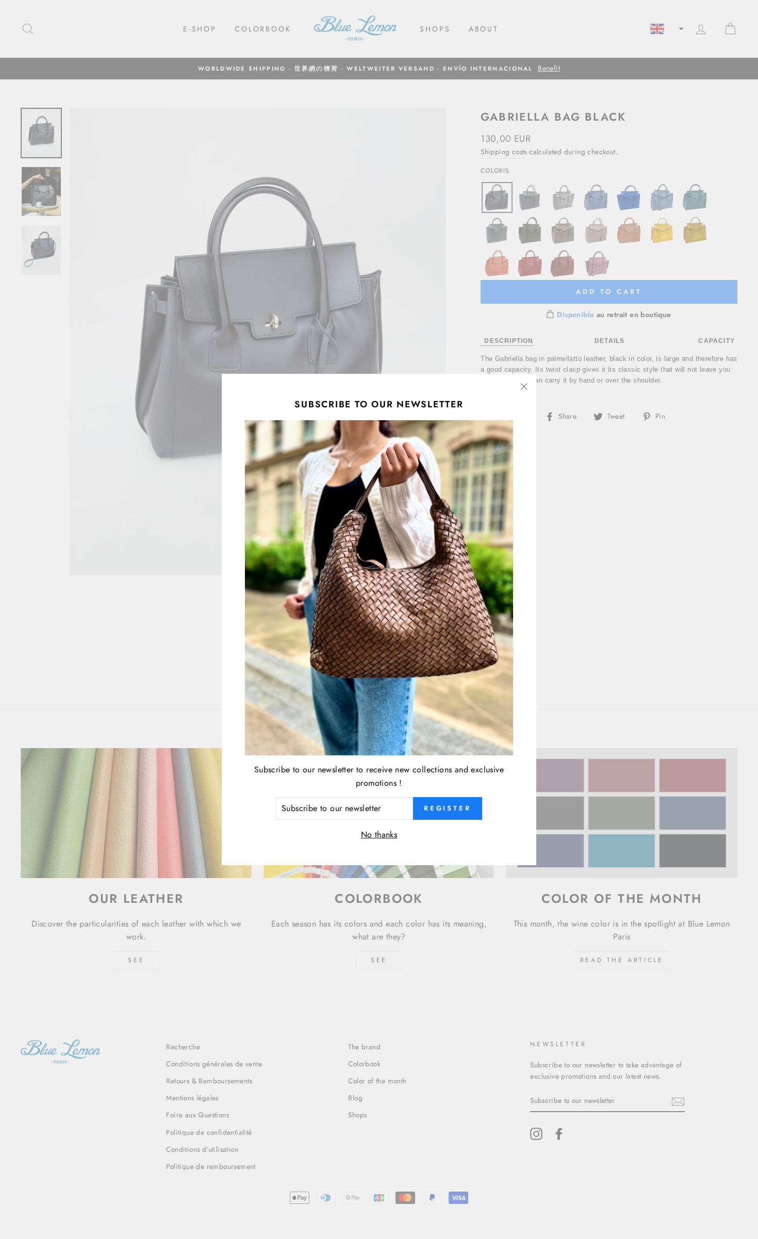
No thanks (379, 834)
